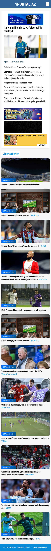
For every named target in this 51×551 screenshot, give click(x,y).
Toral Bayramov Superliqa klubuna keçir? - (20, 539)
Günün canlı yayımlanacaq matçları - (20, 215)
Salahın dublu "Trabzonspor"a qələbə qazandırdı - (23, 246)
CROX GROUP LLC (26, 548)
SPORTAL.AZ (25, 4)
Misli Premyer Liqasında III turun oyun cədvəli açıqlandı (23, 310)
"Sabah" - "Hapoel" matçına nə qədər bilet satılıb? (20, 184)
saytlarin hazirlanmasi (13, 105)
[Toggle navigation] (47, 4)
